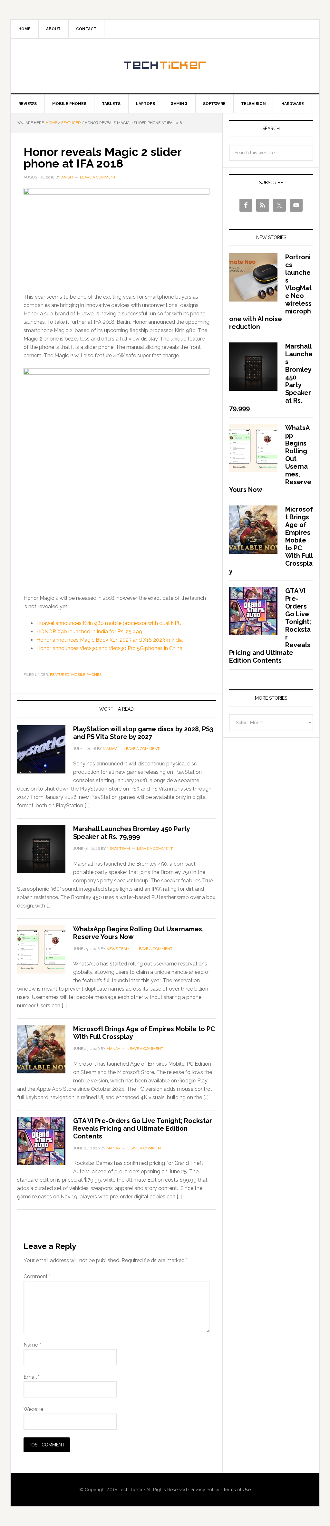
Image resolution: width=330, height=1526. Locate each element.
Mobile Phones (86, 674)
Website (33, 1409)
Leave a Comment (98, 177)
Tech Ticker (165, 66)
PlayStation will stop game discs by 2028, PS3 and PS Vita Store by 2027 (143, 733)
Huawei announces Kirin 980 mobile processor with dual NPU (108, 623)
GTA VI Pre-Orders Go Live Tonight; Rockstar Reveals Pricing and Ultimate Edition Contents (142, 1128)
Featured (59, 674)
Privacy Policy (204, 1489)
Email (32, 1377)
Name (32, 1345)
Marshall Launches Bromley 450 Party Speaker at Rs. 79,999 (131, 832)
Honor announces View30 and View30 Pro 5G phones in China (109, 648)
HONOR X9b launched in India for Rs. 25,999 (89, 632)
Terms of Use (237, 1489)
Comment (37, 1276)
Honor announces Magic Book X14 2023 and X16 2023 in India (109, 640)
